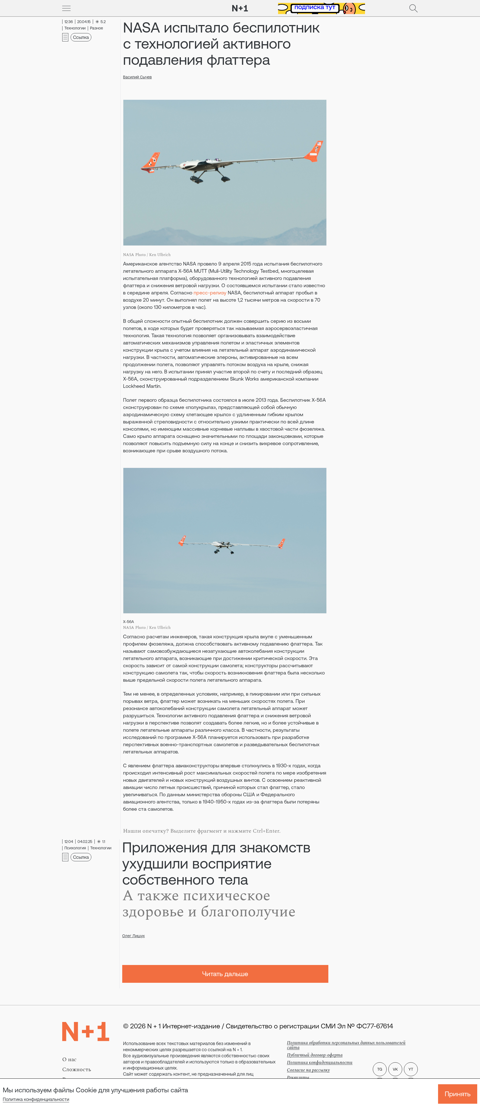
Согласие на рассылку (308, 1070)
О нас (69, 1059)
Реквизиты (298, 1077)
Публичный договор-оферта (314, 1055)
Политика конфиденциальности (36, 1099)
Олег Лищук (133, 936)
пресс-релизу (210, 293)
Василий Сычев (137, 77)
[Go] (66, 8)
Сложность (76, 1069)
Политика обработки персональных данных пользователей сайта (346, 1045)
